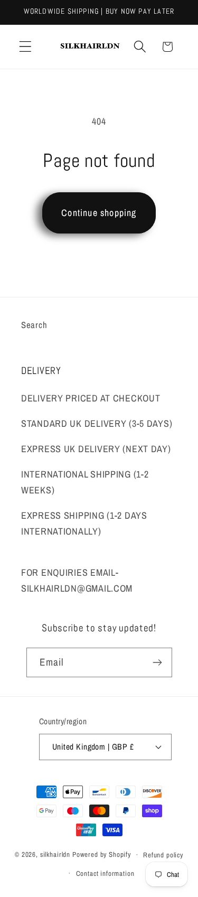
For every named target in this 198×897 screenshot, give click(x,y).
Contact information (105, 873)
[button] (26, 47)
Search (34, 325)
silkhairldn (55, 854)
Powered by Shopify (101, 854)
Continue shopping (98, 212)
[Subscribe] (158, 662)
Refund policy (163, 854)
